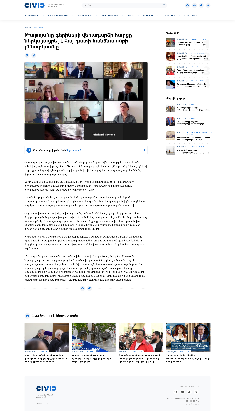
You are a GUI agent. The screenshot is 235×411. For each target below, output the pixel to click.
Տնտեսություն (84, 15)
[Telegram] (208, 5)
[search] (164, 5)
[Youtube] (194, 5)
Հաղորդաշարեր (191, 15)
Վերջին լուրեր (32, 15)
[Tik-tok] (201, 5)
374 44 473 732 (192, 401)
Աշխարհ (130, 15)
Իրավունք (148, 15)
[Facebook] (187, 5)
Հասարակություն (109, 15)
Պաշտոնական (168, 15)
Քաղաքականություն (58, 15)
